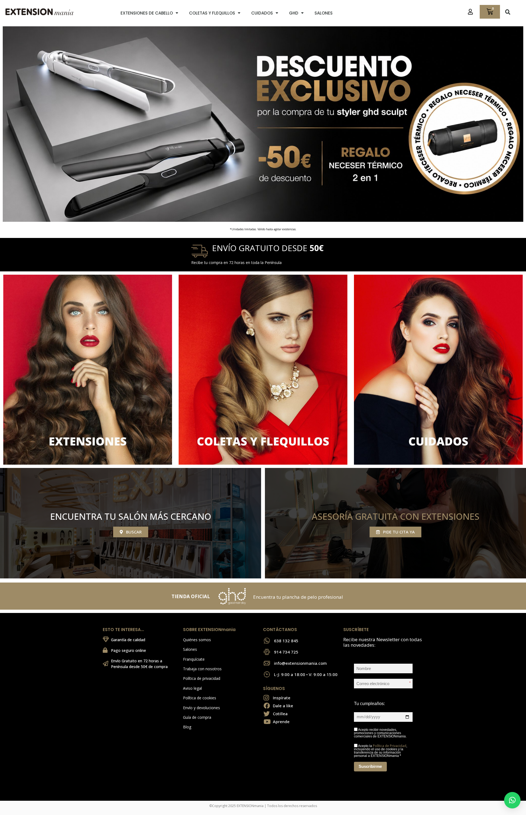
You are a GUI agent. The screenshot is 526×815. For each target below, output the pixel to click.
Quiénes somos (197, 639)
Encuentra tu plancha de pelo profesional (298, 597)
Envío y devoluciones (201, 707)
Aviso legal (192, 688)
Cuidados (262, 13)
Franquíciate (194, 659)
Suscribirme (370, 766)
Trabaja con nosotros (202, 668)
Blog (187, 726)
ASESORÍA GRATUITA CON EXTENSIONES (395, 516)
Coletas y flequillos (212, 13)
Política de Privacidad (389, 745)
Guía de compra (197, 717)
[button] (508, 12)
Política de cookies (199, 697)
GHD (293, 13)
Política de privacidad (201, 678)
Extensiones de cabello (147, 13)
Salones (324, 13)
